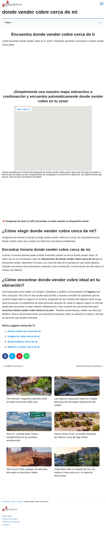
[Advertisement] (53, 67)
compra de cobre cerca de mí (23, 336)
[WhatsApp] (26, 356)
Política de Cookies (10, 519)
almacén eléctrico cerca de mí (89, 366)
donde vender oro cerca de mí (24, 331)
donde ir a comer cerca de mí (23, 347)
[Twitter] (12, 356)
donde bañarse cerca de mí (22, 341)
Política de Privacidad (11, 522)
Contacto (5, 525)
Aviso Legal (7, 516)
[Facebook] (5, 356)
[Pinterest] (19, 356)
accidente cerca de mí (13, 366)
